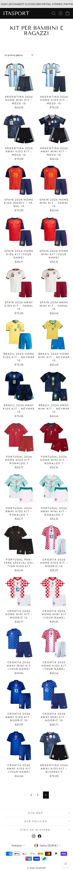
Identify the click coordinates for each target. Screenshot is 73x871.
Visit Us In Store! (35, 829)
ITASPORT (16, 13)
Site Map (35, 813)
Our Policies (35, 821)
